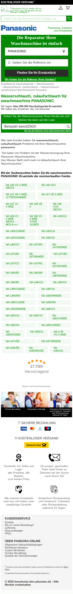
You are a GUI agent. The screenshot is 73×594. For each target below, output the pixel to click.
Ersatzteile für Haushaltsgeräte (17, 84)
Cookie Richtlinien (15, 550)
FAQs (8, 533)
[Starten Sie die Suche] (69, 18)
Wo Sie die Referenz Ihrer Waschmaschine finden (47, 130)
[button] (36, 51)
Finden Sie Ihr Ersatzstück (36, 72)
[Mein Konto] (60, 9)
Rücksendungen (14, 530)
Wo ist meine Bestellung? (19, 525)
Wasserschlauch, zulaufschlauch (21, 87)
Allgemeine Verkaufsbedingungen (23, 544)
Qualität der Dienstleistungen (21, 555)
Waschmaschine (45, 84)
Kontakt (9, 522)
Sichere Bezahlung (15, 553)
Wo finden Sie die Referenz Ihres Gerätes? (30, 79)
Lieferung (10, 527)
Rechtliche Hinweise (16, 547)
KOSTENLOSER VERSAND (17, 2)
